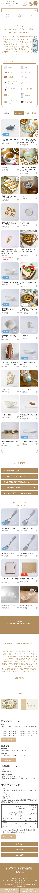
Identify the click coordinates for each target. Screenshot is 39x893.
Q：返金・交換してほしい (12, 487)
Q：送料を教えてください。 (12, 471)
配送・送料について (8, 739)
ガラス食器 (28, 72)
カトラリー (28, 83)
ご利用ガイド (19, 844)
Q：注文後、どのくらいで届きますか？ (16, 476)
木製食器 (10, 77)
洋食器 (26, 67)
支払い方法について (8, 836)
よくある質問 (19, 855)
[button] (7, 15)
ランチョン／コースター (12, 102)
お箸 (26, 77)
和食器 (10, 72)
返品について (8, 760)
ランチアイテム (29, 102)
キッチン (11, 61)
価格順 (27, 113)
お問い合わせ (19, 849)
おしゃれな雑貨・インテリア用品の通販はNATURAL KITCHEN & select (19, 885)
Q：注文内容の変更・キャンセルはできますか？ (18, 493)
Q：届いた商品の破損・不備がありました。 (17, 482)
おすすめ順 (18, 113)
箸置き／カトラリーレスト (12, 82)
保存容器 (27, 95)
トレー (10, 95)
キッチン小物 (28, 89)
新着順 (34, 113)
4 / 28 (19, 451)
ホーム (3, 61)
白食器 (10, 67)
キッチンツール (12, 89)
